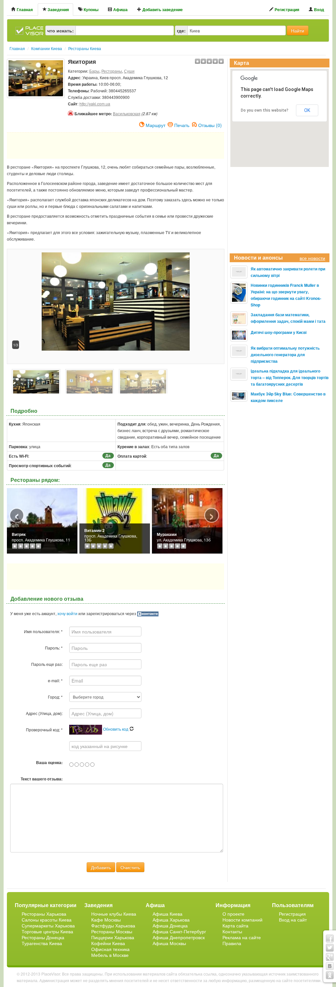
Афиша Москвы (169, 943)
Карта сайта (235, 925)
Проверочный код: (44, 729)
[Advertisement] (36, 114)
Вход (318, 9)
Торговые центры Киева (47, 931)
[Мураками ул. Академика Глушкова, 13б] (187, 520)
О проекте (233, 913)
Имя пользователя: (43, 631)
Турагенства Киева (42, 943)
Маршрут (155, 124)
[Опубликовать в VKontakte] (330, 966)
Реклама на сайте (241, 937)
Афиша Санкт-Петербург (179, 931)
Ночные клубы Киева (113, 913)
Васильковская (126, 113)
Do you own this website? (264, 110)
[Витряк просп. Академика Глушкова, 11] (42, 520)
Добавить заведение (162, 9)
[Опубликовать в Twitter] (330, 948)
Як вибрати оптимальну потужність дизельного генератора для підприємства (285, 354)
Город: (55, 697)
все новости (312, 258)
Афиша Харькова (171, 919)
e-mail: (55, 680)
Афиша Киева (167, 913)
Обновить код (116, 729)
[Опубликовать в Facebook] (330, 938)
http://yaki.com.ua (94, 103)
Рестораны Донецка (43, 937)
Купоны (90, 9)
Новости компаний (242, 919)
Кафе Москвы (106, 919)
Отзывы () (210, 124)
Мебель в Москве (110, 955)
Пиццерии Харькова (112, 937)
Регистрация (286, 9)
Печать (181, 124)
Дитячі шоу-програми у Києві (278, 332)
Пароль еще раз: (47, 664)
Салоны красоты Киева (47, 919)
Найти (297, 30)
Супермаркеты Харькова (48, 925)
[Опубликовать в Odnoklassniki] (330, 975)
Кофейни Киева (108, 943)
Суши (129, 71)
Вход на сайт (293, 919)
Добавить (101, 867)
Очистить (130, 867)
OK (307, 110)
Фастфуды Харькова (113, 925)
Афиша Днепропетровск (179, 937)
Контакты (232, 931)
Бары (94, 71)
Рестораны (111, 71)
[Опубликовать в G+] (330, 957)
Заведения (58, 9)
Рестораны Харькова (44, 913)
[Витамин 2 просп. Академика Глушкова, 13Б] (114, 520)
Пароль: (54, 647)
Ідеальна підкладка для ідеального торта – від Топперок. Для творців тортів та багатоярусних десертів (289, 377)
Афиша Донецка (170, 925)
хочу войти (67, 613)
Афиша (120, 9)
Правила (231, 943)
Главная (24, 9)
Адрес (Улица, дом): (44, 713)
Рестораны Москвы (111, 931)
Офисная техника (110, 949)
